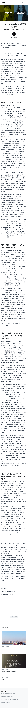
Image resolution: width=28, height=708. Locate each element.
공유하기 (15, 617)
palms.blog (8, 702)
